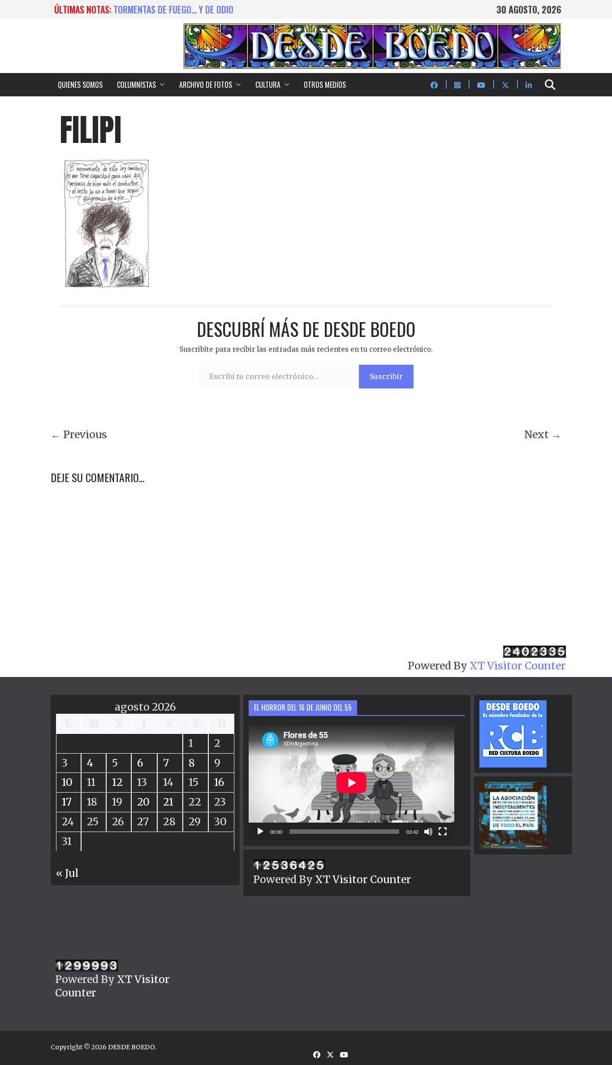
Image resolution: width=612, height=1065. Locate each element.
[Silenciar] (428, 831)
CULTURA (267, 84)
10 (67, 782)
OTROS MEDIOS (325, 84)
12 (117, 782)
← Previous (79, 434)
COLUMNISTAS (136, 84)
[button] (160, 85)
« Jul (67, 873)
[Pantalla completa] (442, 831)
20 (143, 801)
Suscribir (386, 376)
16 (219, 782)
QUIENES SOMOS (80, 84)
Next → (542, 434)
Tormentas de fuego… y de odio (173, 9)
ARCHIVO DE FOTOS (205, 84)
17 (67, 801)
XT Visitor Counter (518, 665)
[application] (351, 783)
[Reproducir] (260, 831)
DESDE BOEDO (131, 1047)
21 (168, 801)
